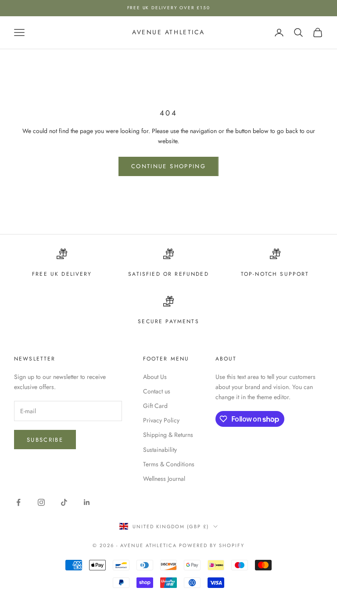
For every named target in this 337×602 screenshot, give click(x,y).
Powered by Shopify (211, 545)
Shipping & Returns (168, 434)
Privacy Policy (161, 420)
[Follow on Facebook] (18, 502)
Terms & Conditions (168, 464)
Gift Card (155, 405)
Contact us (156, 391)
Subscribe (45, 440)
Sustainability (160, 449)
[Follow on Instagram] (41, 502)
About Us (155, 376)
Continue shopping (168, 166)
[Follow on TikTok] (64, 502)
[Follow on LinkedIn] (86, 502)
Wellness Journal (164, 478)
